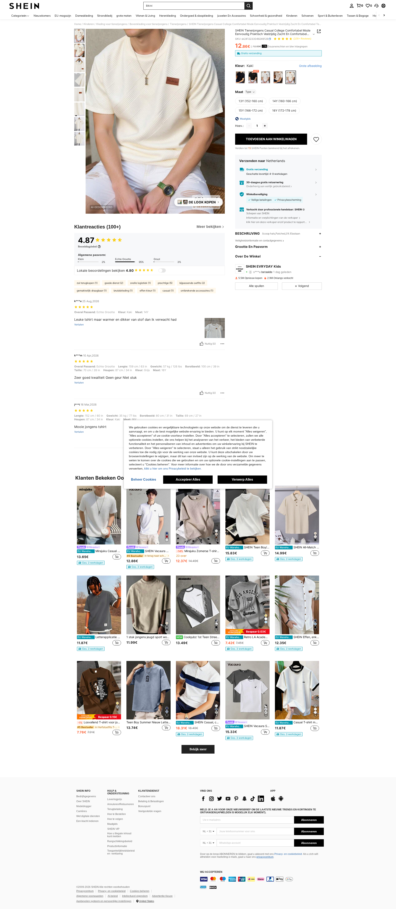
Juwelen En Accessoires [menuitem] (231, 15)
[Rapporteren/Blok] (222, 343)
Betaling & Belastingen (151, 801)
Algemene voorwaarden (89, 896)
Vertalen (79, 324)
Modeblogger (83, 806)
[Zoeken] (248, 6)
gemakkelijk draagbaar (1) (92, 290)
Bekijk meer (198, 749)
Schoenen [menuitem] (308, 15)
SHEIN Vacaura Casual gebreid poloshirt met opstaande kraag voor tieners (149, 551)
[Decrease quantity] (249, 125)
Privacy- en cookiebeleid (288, 854)
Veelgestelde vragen (149, 811)
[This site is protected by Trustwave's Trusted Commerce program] (203, 887)
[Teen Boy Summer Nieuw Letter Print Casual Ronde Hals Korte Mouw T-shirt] (148, 690)
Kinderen (89, 24)
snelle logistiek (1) (140, 282)
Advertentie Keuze (162, 896)
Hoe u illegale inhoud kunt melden (119, 835)
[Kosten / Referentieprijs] (251, 46)
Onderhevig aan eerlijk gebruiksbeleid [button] (268, 186)
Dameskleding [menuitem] (84, 15)
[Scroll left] (379, 16)
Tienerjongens (178, 24)
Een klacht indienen (87, 821)
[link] (359, 5)
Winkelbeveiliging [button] (257, 194)
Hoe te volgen (115, 819)
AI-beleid (113, 896)
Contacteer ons (146, 796)
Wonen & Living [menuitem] (145, 15)
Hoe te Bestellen (116, 814)
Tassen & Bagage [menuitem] (358, 15)
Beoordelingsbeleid (87, 246)
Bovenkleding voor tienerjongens (148, 24)
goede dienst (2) (114, 282)
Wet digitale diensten (88, 816)
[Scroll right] (384, 16)
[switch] (162, 270)
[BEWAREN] (316, 139)
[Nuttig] (201, 343)
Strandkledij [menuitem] (104, 15)
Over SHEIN (83, 801)
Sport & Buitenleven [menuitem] (330, 15)
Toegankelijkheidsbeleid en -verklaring (121, 852)
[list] (233, 799)
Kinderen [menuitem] (291, 15)
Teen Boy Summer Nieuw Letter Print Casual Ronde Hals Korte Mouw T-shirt (148, 722)
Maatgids (112, 824)
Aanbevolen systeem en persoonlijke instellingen (103, 901)
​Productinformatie (117, 846)
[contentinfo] (262, 879)
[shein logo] (24, 6)
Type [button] (248, 91)
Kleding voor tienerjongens (111, 24)
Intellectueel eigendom (135, 896)
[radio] (240, 77)
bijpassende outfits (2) (192, 282)
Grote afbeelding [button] (310, 66)
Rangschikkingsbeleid (119, 841)
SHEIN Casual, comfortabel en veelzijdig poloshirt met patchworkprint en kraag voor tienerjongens (198, 722)
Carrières (81, 811)
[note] (91, 563)
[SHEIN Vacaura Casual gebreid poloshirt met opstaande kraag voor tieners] (148, 515)
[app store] (273, 800)
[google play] (281, 800)
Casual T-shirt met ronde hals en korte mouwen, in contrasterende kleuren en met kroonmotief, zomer (297, 722)
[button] (376, 5)
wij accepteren (211, 872)
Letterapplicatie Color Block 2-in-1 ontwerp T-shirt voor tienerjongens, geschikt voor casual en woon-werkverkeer (99, 637)
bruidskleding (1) (123, 290)
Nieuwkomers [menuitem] (42, 15)
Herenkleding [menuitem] (167, 15)
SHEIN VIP (113, 828)
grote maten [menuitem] (124, 15)
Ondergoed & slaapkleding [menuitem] (196, 15)
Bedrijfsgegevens (86, 796)
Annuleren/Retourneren (120, 804)
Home (77, 24)
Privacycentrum (85, 891)
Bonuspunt (144, 806)
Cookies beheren (139, 891)
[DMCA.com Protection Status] (213, 887)
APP (272, 791)
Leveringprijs (114, 799)
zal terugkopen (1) (87, 282)
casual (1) (168, 290)
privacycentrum (264, 856)
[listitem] (99, 525)
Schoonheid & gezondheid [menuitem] (266, 15)
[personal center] (351, 5)
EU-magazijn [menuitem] (63, 15)
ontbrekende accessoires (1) (197, 290)
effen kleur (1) (148, 290)
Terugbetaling (115, 809)
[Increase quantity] (265, 125)
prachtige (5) (165, 282)
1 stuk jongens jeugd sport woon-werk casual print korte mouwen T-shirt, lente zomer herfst (148, 637)
